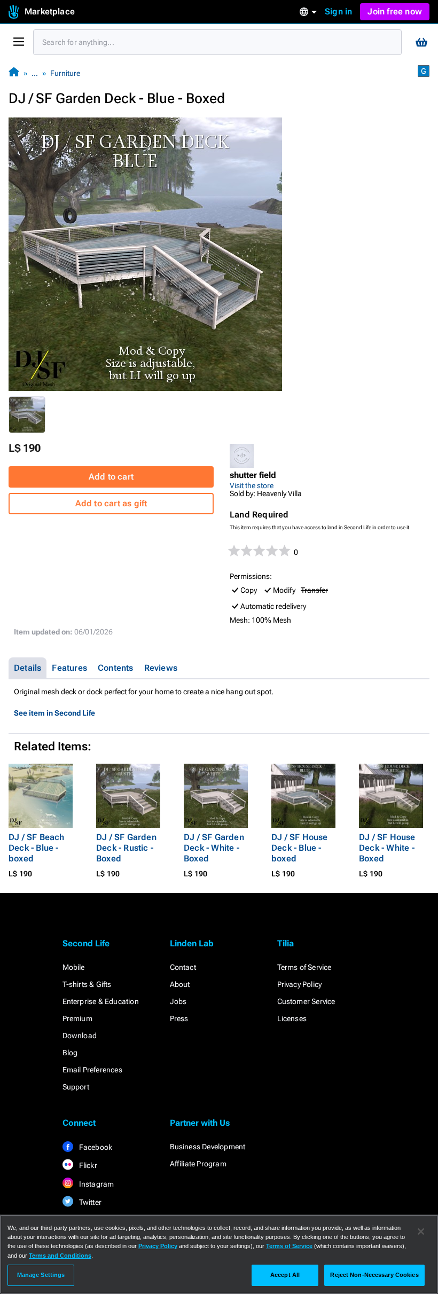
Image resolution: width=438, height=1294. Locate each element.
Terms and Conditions (60, 1255)
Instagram (95, 1184)
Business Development (208, 1146)
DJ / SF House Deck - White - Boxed (387, 848)
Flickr (87, 1165)
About (180, 984)
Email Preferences (92, 1069)
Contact (183, 967)
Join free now (394, 11)
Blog (70, 1052)
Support (75, 1087)
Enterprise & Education (100, 1001)
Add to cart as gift (111, 503)
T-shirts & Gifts (87, 984)
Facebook (95, 1147)
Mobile (73, 967)
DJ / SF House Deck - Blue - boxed (299, 848)
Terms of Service (304, 967)
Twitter (89, 1202)
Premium (77, 1018)
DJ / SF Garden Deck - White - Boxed (214, 848)
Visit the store (251, 485)
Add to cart (111, 477)
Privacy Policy (299, 984)
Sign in (338, 11)
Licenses (292, 1018)
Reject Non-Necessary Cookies (374, 1275)
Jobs (178, 1001)
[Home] (14, 73)
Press (179, 1018)
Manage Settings (41, 1275)
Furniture (65, 73)
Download (79, 1035)
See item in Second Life (54, 713)
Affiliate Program (198, 1163)
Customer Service (306, 1001)
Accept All (285, 1275)
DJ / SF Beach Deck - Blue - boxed (37, 848)
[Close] (421, 1231)
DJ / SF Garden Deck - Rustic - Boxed (126, 848)
